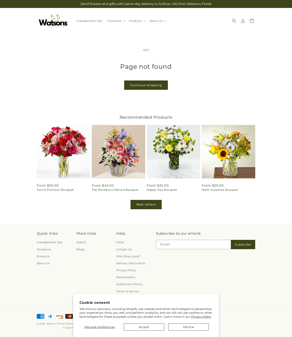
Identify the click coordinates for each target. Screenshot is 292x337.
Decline (188, 327)
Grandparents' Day (50, 242)
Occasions (44, 249)
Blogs (80, 249)
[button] (116, 21)
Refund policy (125, 277)
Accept (144, 327)
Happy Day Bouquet (162, 190)
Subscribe (243, 244)
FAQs (120, 242)
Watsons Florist (55, 323)
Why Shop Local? (128, 256)
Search (81, 242)
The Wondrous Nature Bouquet (115, 190)
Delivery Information (130, 263)
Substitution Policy (129, 284)
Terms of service (127, 291)
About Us (43, 263)
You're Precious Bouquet (55, 190)
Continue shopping (146, 85)
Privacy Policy (201, 317)
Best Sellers (146, 204)
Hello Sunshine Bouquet (220, 190)
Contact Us (124, 249)
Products (43, 256)
